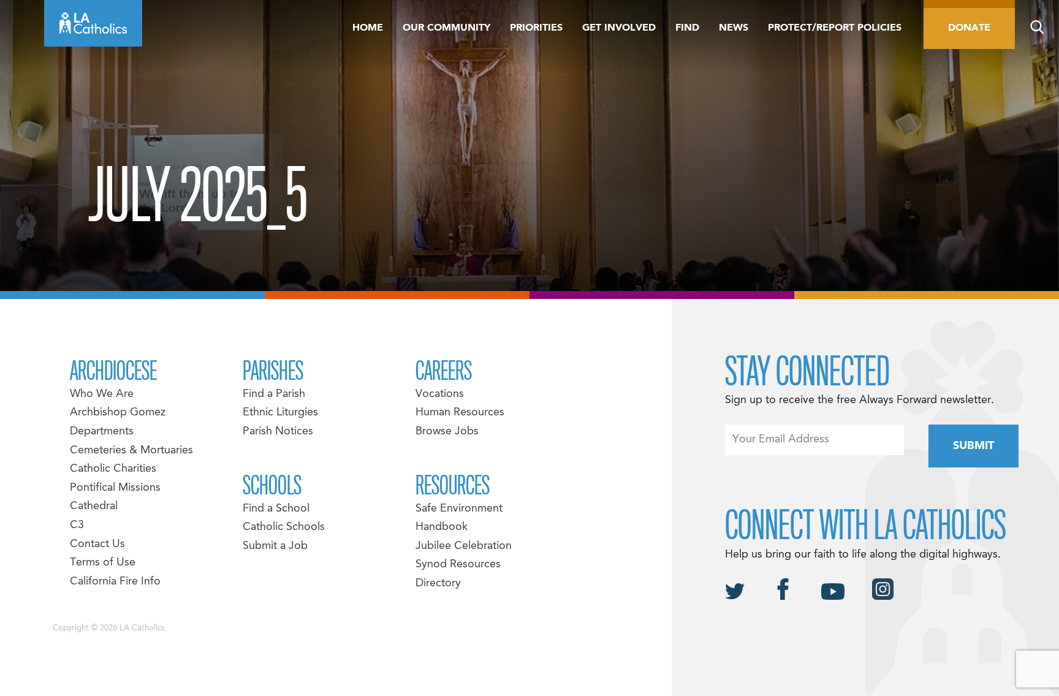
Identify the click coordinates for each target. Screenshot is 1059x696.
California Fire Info (115, 582)
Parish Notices (278, 431)
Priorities (536, 28)
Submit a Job (275, 546)
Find (687, 28)
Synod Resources (458, 564)
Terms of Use (102, 563)
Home (367, 28)
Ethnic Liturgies (280, 412)
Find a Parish (274, 394)
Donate (969, 28)
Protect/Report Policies (834, 28)
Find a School (276, 509)
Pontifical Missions (115, 488)
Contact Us (97, 544)
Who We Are (102, 394)
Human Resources (460, 412)
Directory (438, 583)
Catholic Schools (284, 527)
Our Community (446, 28)
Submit (973, 446)
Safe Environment (459, 509)
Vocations (440, 394)
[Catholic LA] (93, 23)
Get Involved (619, 28)
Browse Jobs (447, 431)
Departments (102, 431)
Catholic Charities (113, 469)
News (733, 28)
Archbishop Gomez (117, 412)
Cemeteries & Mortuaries (131, 450)
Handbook (442, 527)
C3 (77, 525)
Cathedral (94, 506)
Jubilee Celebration (464, 546)
